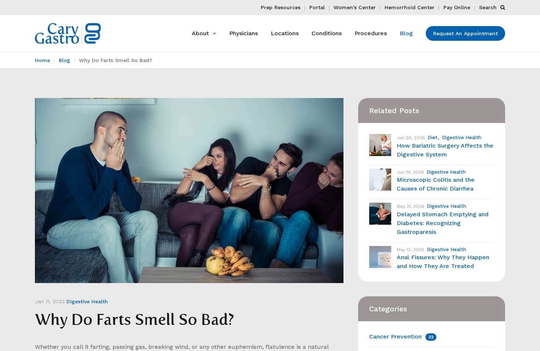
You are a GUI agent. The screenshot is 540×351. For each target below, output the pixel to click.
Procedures (370, 33)
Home (42, 60)
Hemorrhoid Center (410, 7)
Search (488, 7)
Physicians (243, 33)
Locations (285, 33)
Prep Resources (280, 7)
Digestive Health (87, 301)
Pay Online (456, 7)
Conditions (327, 33)
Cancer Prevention (401, 336)
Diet (433, 137)
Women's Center (355, 7)
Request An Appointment (465, 33)
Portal (317, 7)
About (200, 33)
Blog (406, 33)
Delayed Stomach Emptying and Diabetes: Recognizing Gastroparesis (443, 223)
